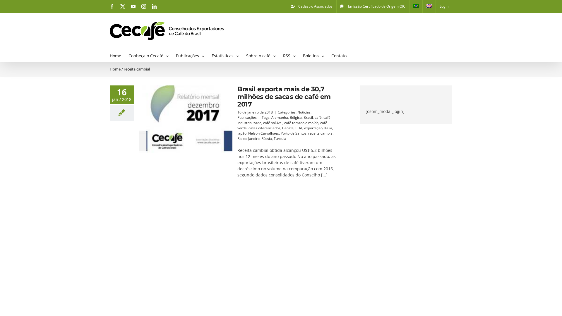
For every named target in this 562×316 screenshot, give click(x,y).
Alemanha (279, 117)
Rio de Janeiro (248, 138)
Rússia (266, 138)
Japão (241, 133)
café (318, 117)
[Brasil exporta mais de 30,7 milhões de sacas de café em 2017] (185, 119)
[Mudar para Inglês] (429, 6)
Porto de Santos (293, 133)
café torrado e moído (301, 122)
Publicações (247, 117)
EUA (298, 128)
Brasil (308, 117)
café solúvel (272, 122)
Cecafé (288, 128)
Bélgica (296, 117)
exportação (313, 128)
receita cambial (320, 133)
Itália (328, 128)
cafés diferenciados (264, 128)
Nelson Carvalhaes (263, 133)
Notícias (304, 112)
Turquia (280, 138)
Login (444, 6)
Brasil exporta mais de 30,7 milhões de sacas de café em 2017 (284, 96)
